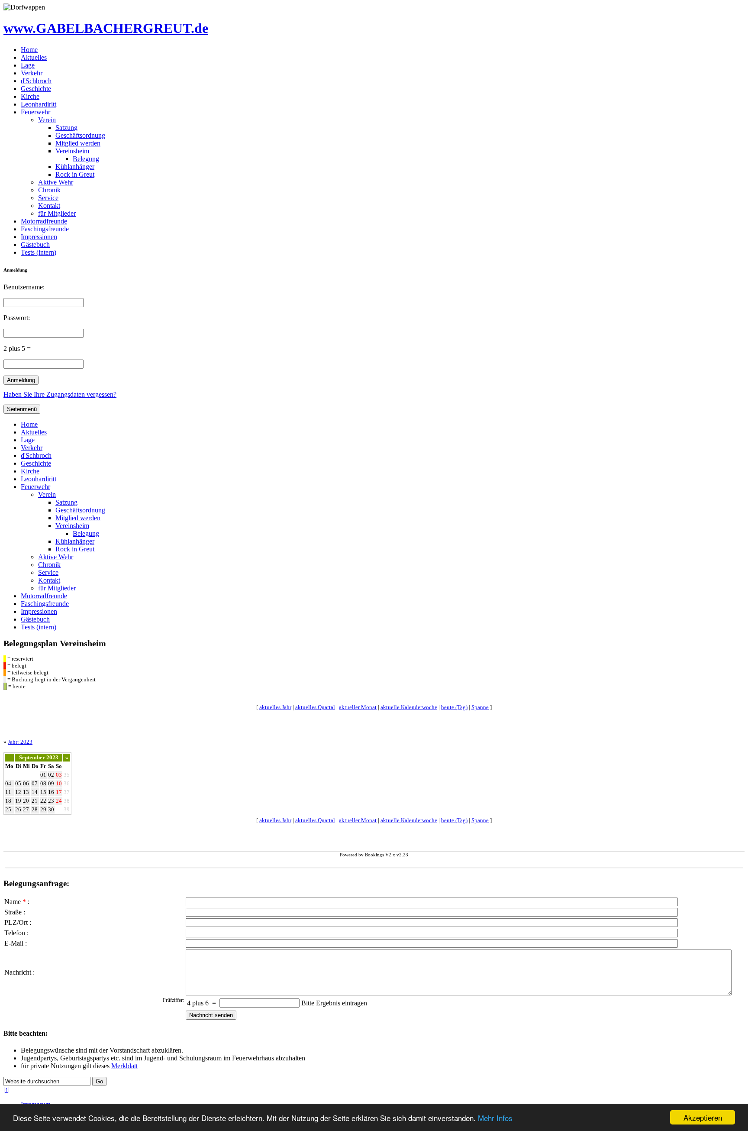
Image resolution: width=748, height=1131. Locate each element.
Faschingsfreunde (45, 229)
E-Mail (13, 943)
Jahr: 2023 (20, 742)
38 (67, 800)
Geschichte (36, 88)
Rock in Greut (74, 174)
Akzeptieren (703, 1117)
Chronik (49, 190)
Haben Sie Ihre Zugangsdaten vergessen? (59, 394)
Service (48, 197)
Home (29, 49)
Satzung (66, 127)
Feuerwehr (35, 112)
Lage (28, 65)
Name (12, 901)
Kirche (30, 96)
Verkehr (31, 73)
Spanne (480, 707)
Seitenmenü (22, 409)
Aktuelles (34, 57)
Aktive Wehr (55, 182)
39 (67, 809)
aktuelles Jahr (275, 707)
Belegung (86, 158)
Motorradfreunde (44, 221)
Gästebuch (35, 244)
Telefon (14, 933)
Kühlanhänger (74, 166)
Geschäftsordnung (80, 135)
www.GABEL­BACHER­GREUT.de (105, 28)
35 (67, 774)
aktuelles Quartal (315, 707)
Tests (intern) (38, 252)
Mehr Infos (495, 1117)
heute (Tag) (454, 707)
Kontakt (49, 205)
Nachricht (17, 972)
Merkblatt (124, 1065)
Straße (13, 912)
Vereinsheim (72, 151)
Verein (47, 119)
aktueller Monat (358, 707)
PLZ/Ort (16, 922)
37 (67, 792)
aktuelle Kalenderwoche (408, 707)
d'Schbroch (36, 80)
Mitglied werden (77, 143)
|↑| (6, 1089)
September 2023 (38, 757)
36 (67, 783)
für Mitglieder (57, 213)
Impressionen (39, 236)
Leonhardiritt (38, 104)
